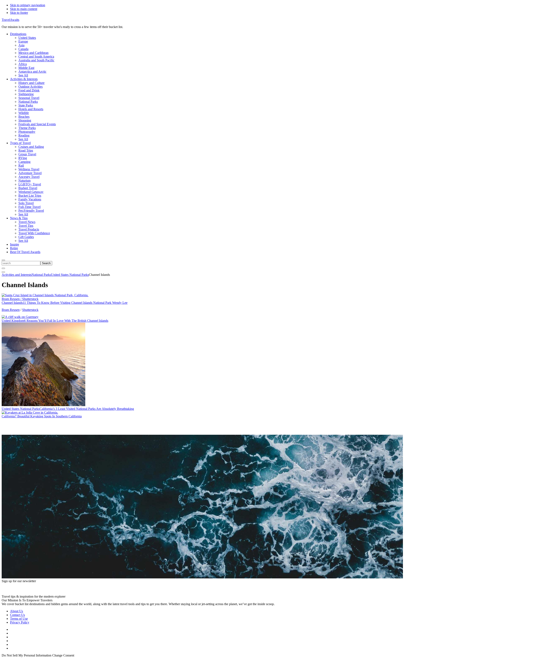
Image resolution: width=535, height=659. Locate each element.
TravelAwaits (10, 20)
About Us (16, 611)
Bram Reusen (11, 310)
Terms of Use (19, 618)
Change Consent (63, 655)
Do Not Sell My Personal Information (26, 655)
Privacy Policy (19, 622)
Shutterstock (30, 310)
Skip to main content (23, 9)
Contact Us (17, 615)
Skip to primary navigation (27, 5)
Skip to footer (19, 12)
